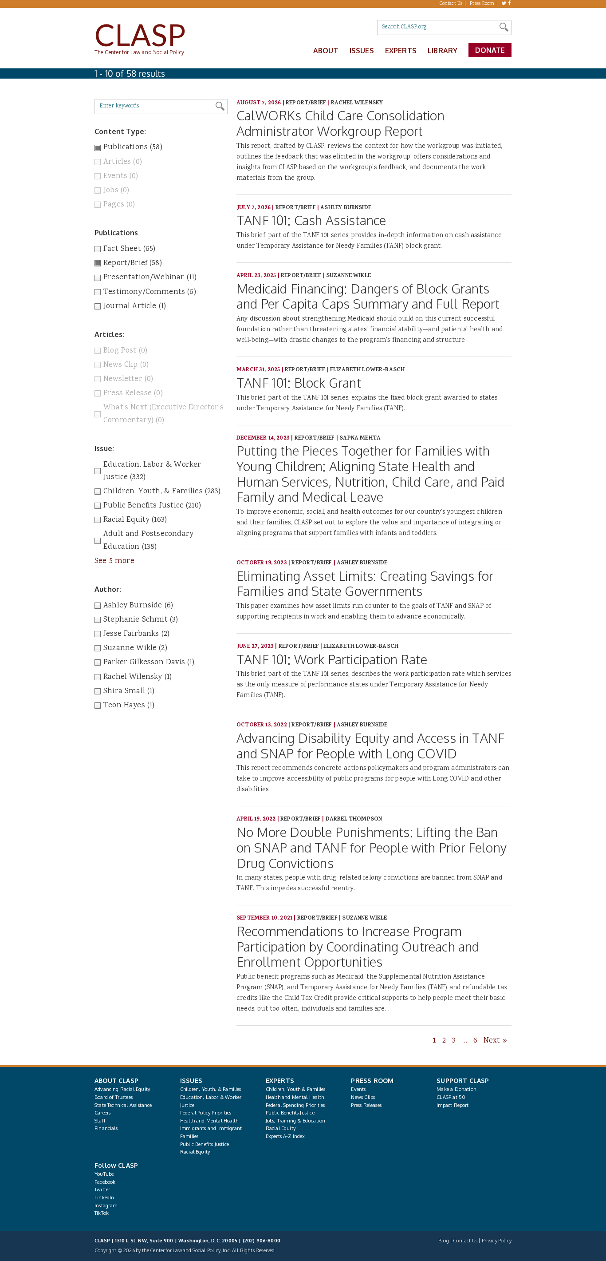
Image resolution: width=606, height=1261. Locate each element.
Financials (106, 1128)
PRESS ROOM (372, 1080)
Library (442, 50)
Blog (443, 1240)
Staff (100, 1121)
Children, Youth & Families (296, 1089)
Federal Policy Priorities (205, 1113)
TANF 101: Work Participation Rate (331, 659)
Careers (102, 1113)
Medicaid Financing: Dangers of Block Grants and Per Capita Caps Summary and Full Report (368, 296)
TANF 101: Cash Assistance (311, 220)
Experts (401, 50)
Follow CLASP (116, 1165)
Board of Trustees (113, 1097)
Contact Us (451, 4)
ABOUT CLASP (116, 1080)
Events (358, 1089)
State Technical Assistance (123, 1105)
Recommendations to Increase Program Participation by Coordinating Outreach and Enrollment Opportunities (357, 946)
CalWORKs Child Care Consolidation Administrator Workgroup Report (340, 123)
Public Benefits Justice (204, 1144)
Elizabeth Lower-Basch (367, 370)
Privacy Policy (497, 1240)
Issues (362, 50)
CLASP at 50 (451, 1097)
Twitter (102, 1189)
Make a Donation (456, 1089)
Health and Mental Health (209, 1121)
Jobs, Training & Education (296, 1121)
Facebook (104, 1182)
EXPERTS (280, 1080)
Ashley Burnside (345, 208)
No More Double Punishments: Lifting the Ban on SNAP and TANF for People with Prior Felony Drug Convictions (371, 847)
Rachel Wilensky (357, 103)
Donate (490, 50)
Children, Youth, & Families (210, 1089)
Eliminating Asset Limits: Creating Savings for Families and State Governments (364, 583)
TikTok (101, 1213)
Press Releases (366, 1105)
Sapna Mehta (360, 438)
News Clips (363, 1097)
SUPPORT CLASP (463, 1080)
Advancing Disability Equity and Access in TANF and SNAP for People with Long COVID (370, 745)
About (325, 50)
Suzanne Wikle (348, 276)
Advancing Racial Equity (122, 1089)
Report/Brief (306, 103)
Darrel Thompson (354, 819)
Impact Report (452, 1105)
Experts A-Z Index (285, 1136)
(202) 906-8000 (261, 1240)
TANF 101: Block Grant (298, 382)
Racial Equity (195, 1152)
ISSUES (191, 1080)
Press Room (482, 4)
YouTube (104, 1174)
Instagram (106, 1205)
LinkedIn (104, 1197)
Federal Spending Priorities (295, 1105)
